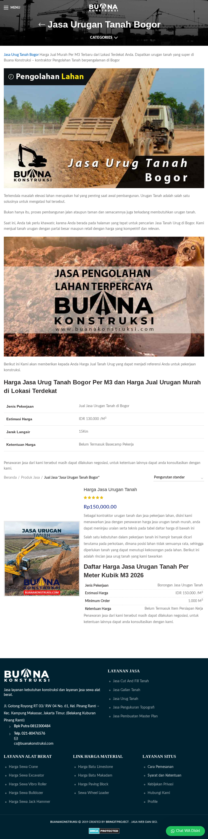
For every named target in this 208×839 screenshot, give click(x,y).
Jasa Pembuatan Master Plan (135, 716)
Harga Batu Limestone (95, 767)
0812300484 (40, 726)
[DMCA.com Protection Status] (104, 831)
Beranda (10, 477)
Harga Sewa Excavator (26, 775)
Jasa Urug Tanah (125, 699)
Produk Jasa (30, 477)
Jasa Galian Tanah (126, 690)
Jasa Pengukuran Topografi (133, 707)
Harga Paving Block (93, 784)
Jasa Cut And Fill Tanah (131, 681)
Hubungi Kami (159, 793)
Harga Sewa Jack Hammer (29, 802)
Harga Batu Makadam (95, 775)
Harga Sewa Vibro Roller (28, 784)
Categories (101, 37)
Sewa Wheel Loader (93, 793)
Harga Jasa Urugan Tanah (110, 489)
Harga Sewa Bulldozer (26, 793)
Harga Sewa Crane (23, 767)
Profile (153, 802)
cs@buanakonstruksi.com (34, 743)
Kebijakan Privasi (160, 784)
